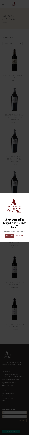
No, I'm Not (19, 236)
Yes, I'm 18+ (9, 236)
